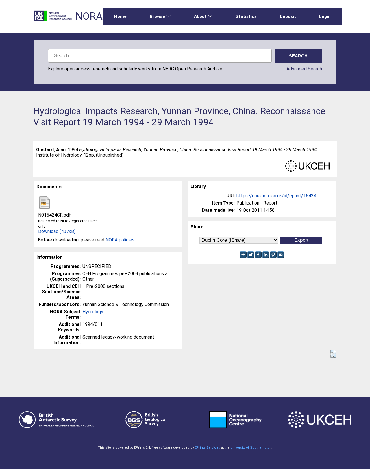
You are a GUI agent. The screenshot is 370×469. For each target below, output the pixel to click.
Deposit (288, 16)
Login (325, 16)
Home (120, 16)
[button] (333, 354)
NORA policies (120, 240)
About (200, 16)
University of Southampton (250, 447)
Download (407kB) (56, 231)
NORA (89, 16)
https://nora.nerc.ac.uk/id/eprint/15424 (276, 195)
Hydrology (92, 311)
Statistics (246, 16)
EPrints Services (207, 447)
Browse (157, 16)
